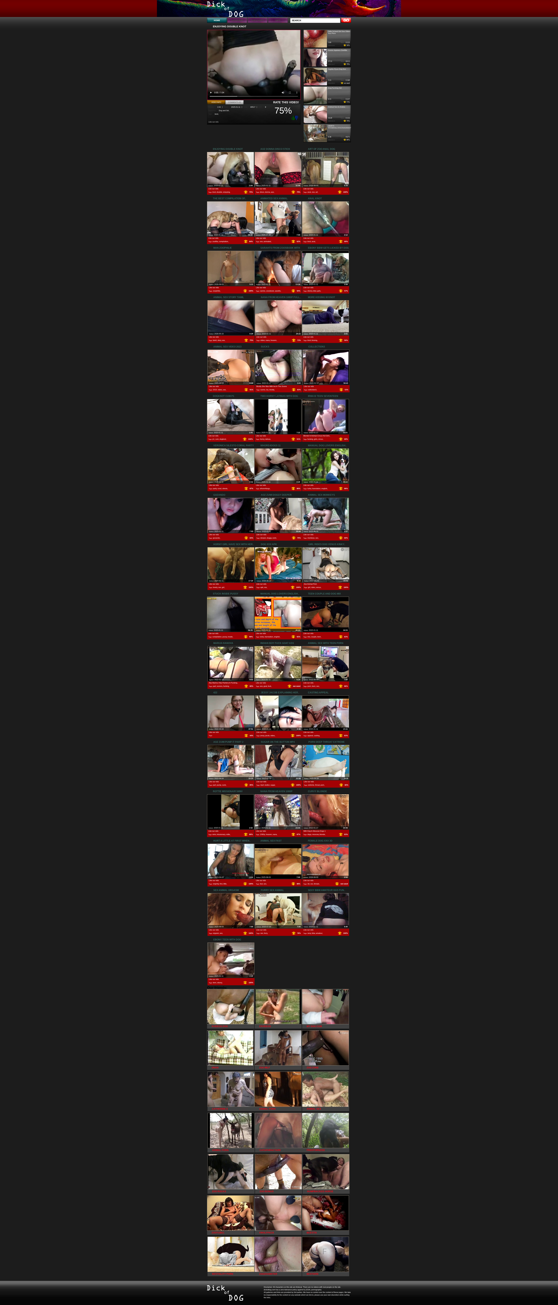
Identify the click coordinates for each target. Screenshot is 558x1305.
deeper (263, 538)
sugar (273, 785)
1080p (262, 834)
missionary (221, 834)
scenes (219, 686)
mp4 (262, 785)
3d (308, 884)
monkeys (311, 538)
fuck (269, 686)
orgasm (216, 933)
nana (268, 340)
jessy (262, 736)
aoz (272, 192)
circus (320, 439)
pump (219, 785)
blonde (322, 834)
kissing (314, 340)
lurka (309, 489)
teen (319, 637)
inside (230, 637)
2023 (215, 390)
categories (237, 20)
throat (317, 785)
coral (219, 489)
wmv (214, 834)
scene (262, 390)
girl (223, 587)
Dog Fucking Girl (335, 88)
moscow (315, 834)
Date (277, 20)
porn (309, 686)
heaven (274, 340)
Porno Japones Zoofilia (337, 50)
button (267, 785)
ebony (309, 291)
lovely (215, 587)
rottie (228, 834)
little (225, 884)
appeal (310, 736)
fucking (310, 439)
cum (217, 439)
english (324, 489)
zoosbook (270, 291)
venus (318, 587)
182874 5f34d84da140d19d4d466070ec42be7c (344, 127)
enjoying (226, 192)
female (316, 884)
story (219, 340)
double (219, 192)
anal (309, 192)
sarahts (278, 291)
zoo (313, 192)
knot (216, 114)
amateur (319, 933)
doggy (269, 538)
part (214, 686)
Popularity (257, 20)
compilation (223, 242)
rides (313, 587)
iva (267, 390)
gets (319, 291)
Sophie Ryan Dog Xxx (337, 69)
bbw (314, 291)
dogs (309, 834)
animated (267, 242)
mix (308, 637)
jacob (267, 736)
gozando (216, 538)
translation (316, 489)
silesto (224, 489)
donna (267, 192)
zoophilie (216, 291)
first (221, 884)
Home (217, 20)
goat (265, 686)
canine (262, 291)
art (317, 192)
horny (262, 439)
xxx (265, 587)
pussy (224, 637)
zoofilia (215, 242)
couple (313, 637)
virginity (216, 884)
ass (261, 686)
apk (261, 587)
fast (261, 884)
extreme (311, 785)
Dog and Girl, (224, 111)
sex (261, 242)
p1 (213, 439)
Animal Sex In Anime (336, 107)
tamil (215, 340)
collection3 (312, 390)
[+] (292, 117)
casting (317, 736)
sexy (309, 933)
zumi (274, 538)
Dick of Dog (225, 9)
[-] (297, 117)
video (262, 340)
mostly (271, 390)
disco (262, 192)
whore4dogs (265, 489)
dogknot (223, 439)
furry (265, 933)
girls (315, 439)
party (215, 489)
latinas (267, 439)
